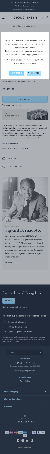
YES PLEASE (33, 73)
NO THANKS (16, 73)
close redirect (45, 36)
